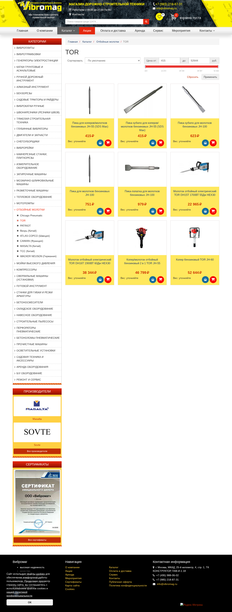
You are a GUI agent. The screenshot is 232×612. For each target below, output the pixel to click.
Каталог (113, 567)
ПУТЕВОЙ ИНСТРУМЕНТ (31, 286)
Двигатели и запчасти (32, 135)
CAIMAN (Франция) (31, 240)
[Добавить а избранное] (68, 87)
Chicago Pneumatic (31, 215)
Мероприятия (73, 578)
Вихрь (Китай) (28, 230)
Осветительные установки (35, 350)
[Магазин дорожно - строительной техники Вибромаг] (39, 6)
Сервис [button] (158, 30)
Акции (68, 570)
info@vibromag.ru (166, 8)
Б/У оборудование (29, 373)
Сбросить (192, 76)
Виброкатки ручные (30, 106)
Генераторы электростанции (37, 60)
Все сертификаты (37, 540)
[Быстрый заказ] (108, 142)
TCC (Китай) (27, 251)
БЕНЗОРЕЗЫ (24, 93)
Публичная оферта (120, 581)
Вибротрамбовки (28, 54)
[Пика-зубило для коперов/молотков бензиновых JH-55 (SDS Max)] (142, 100)
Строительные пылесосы (34, 321)
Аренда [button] (140, 30)
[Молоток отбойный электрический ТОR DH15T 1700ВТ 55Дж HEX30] (195, 168)
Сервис (113, 574)
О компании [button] (45, 30)
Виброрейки (25, 147)
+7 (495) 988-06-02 (167, 575)
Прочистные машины (31, 344)
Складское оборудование (34, 308)
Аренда (69, 574)
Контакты (78, 14)
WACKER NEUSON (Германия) (38, 256)
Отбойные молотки (30, 209)
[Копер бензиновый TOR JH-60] (195, 237)
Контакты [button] (206, 30)
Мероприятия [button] (181, 30)
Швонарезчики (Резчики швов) (38, 112)
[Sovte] (37, 432)
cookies (40, 573)
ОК (30, 602)
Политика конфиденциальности (128, 585)
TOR (23, 220)
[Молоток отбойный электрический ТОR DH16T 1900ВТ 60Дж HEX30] (89, 237)
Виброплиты (25, 47)
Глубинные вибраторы (32, 128)
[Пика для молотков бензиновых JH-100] (89, 168)
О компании (72, 567)
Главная (22, 30)
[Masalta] (37, 406)
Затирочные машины (31, 174)
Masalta (37, 418)
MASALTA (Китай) (30, 246)
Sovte (37, 444)
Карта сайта (72, 585)
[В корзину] (100, 142)
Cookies (69, 589)
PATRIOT (25, 225)
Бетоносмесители (29, 302)
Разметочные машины (32, 190)
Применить (210, 76)
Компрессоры (26, 269)
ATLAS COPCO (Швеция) (35, 235)
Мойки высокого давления (35, 263)
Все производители (37, 451)
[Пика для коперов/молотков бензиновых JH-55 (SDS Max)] (89, 100)
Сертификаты (73, 581)
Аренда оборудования (32, 366)
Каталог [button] (67, 30)
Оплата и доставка (120, 570)
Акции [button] (87, 30)
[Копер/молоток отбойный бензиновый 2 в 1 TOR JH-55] (142, 237)
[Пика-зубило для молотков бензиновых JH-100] (195, 100)
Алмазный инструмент (32, 86)
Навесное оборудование (34, 315)
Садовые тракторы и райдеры (37, 99)
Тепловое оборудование (34, 196)
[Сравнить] (68, 93)
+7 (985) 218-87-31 (169, 4)
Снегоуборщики (27, 141)
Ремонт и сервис (28, 379)
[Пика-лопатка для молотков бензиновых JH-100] (142, 168)
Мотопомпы (25, 203)
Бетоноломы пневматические (38, 337)
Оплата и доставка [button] (113, 30)
